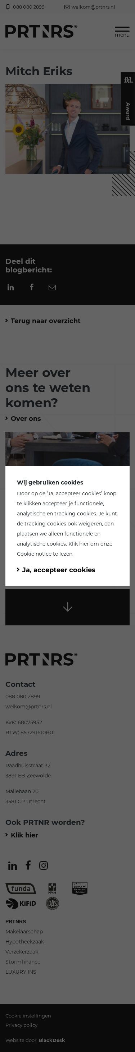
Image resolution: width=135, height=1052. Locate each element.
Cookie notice (34, 554)
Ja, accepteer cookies (74, 493)
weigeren (90, 523)
